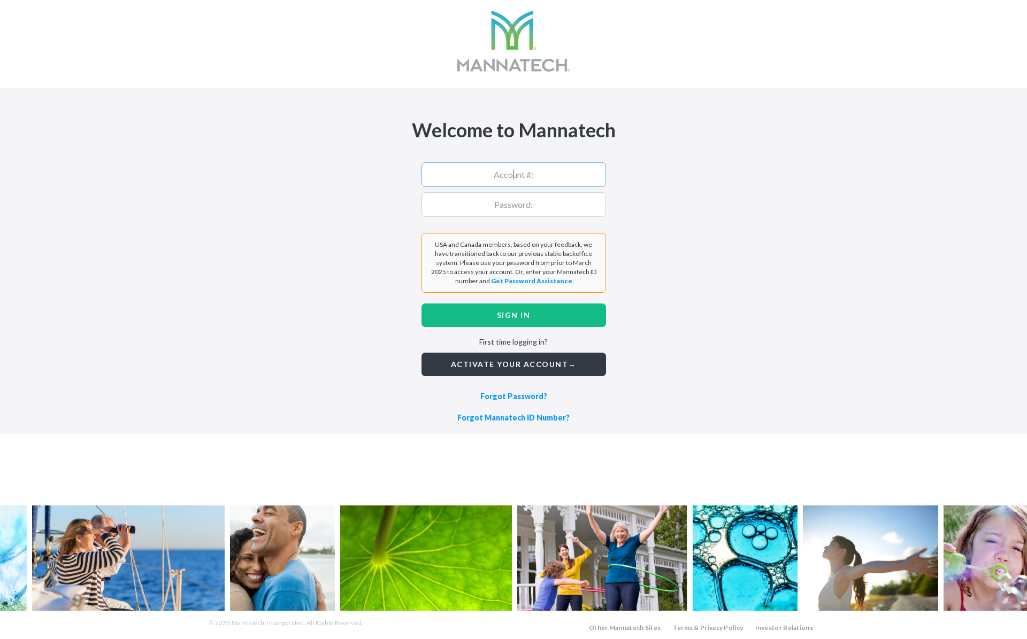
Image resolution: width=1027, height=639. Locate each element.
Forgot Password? (513, 396)
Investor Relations (784, 628)
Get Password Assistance (531, 281)
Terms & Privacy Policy (708, 628)
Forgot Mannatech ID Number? (513, 417)
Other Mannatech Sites (625, 628)
